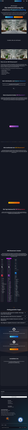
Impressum (20, 427)
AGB (22, 427)
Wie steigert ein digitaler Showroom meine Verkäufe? (13, 322)
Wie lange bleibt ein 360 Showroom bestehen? (11, 316)
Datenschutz (25, 427)
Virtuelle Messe (9, 402)
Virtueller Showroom (10, 401)
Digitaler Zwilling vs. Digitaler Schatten (5, 410)
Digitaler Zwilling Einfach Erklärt (4, 411)
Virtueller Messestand (10, 403)
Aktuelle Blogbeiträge (4, 409)
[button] (26, 1)
